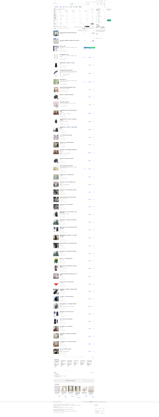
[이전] (104, 10)
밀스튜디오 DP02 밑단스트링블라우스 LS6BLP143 (68, 197)
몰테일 (99, 0)
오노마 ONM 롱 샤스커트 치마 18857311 (67, 296)
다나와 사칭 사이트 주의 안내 (58, 401)
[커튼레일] (68, 17)
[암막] (68, 20)
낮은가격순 (58, 28)
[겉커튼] (75, 15)
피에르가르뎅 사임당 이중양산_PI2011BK (66, 94)
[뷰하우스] (81, 12)
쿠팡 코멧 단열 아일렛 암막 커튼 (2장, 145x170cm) (63, 393)
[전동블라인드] (81, 14)
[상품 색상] (55, 75)
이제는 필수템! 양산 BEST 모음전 (66, 74)
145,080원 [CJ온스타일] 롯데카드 (67, 153)
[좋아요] (81, 381)
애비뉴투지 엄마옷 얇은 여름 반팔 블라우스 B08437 (68, 303)
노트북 (98, 21)
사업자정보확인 (78, 405)
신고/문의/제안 (99, 408)
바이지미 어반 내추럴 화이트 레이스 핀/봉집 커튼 (66, 165)
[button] (97, 4)
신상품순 (64, 28)
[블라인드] (68, 14)
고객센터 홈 (96, 408)
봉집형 (68, 47)
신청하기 (92, 372)
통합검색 (61, 6)
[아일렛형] (81, 19)
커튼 (60, 47)
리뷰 (73, 6)
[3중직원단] (88, 20)
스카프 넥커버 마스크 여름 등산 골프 (66, 135)
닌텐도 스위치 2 (99, 16)
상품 (63, 6)
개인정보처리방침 (91, 401)
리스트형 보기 (90, 26)
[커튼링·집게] (88, 17)
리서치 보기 (55, 12)
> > (63, 67)
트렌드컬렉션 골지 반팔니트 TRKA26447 (67, 142)
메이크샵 (105, 0)
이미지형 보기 (91, 26)
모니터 (98, 17)
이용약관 (87, 401)
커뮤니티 (71, 6)
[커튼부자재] (88, 14)
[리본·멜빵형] (88, 19)
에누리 (96, 0)
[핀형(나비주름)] (75, 19)
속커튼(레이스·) (63, 47)
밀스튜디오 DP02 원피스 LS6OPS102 (66, 204)
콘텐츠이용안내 (71, 407)
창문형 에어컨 (99, 22)
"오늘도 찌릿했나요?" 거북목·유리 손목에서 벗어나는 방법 (103, 27)
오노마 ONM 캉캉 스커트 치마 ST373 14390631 (68, 341)
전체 (55, 26)
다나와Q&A (79, 6)
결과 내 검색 (87, 26)
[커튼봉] (62, 17)
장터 (66, 6)
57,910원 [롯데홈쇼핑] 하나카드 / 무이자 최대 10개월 (68, 306)
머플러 (63, 259)
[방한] (62, 20)
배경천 (63, 103)
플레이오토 (102, 0)
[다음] (105, 10)
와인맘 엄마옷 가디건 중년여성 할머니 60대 (67, 174)
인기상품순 (55, 28)
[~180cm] (88, 22)
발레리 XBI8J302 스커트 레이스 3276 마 (67, 311)
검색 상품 (64, 26)
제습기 (98, 14)
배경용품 (61, 103)
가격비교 (59, 26)
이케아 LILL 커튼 (62, 46)
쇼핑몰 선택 (75, 26)
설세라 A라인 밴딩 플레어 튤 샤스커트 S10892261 (68, 251)
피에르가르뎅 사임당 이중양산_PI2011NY (66, 158)
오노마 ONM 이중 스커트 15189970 (66, 326)
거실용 (66, 47)
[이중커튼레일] (75, 17)
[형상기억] (81, 20)
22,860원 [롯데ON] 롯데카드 (66, 351)
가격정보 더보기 (91, 57)
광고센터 (101, 401)
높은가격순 (61, 28)
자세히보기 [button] (67, 407)
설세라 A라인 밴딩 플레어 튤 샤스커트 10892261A (68, 219)
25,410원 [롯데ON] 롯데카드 (66, 184)
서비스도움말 (103, 408)
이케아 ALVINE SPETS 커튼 (64, 54)
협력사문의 (104, 401)
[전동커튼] (75, 14)
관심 (67, 58)
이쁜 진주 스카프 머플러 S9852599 (66, 258)
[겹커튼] (81, 15)
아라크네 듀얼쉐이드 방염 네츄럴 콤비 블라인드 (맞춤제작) (91, 393)
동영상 (76, 6)
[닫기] (87, 30)
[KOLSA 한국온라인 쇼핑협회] (54, 414)
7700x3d (99, 15)
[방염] (75, 20)
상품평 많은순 (67, 28)
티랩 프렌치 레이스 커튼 (63, 79)
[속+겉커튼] (68, 15)
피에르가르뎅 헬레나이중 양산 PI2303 (66, 70)
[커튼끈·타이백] (81, 17)
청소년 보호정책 (95, 401)
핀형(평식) (69, 80)
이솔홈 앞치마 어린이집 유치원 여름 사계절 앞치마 (67, 87)
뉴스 (68, 6)
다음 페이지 (79, 357)
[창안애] (88, 12)
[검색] (88, 4)
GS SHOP (56, 374)
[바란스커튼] (88, 15)
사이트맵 (99, 401)
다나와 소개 (84, 401)
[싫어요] (77, 381)
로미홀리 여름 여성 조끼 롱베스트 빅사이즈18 (67, 62)
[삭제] (86, 4)
